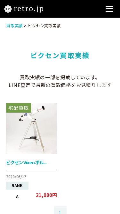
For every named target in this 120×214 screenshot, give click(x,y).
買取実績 (14, 26)
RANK (17, 185)
